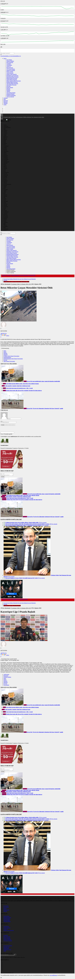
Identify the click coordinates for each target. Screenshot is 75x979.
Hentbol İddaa (7, 918)
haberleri (6, 354)
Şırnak (5, 219)
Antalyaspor (6, 674)
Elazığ (5, 154)
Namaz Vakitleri (10, 61)
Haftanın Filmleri (10, 94)
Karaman (6, 215)
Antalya (5, 132)
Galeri (5, 104)
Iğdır (5, 223)
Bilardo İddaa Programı (11, 78)
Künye (5, 908)
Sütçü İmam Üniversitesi (9, 361)
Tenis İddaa (6, 948)
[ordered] (10, 425)
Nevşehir (6, 189)
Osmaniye (6, 229)
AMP (5, 950)
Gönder (2, 424)
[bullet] (11, 425)
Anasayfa (4, 275)
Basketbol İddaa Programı (12, 77)
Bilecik (5, 138)
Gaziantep (6, 159)
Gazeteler (8, 63)
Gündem (6, 98)
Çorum (5, 148)
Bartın (5, 221)
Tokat (5, 202)
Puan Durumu (9, 67)
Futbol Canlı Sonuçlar (11, 74)
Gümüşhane (6, 161)
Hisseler (8, 88)
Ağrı (5, 129)
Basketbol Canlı (7, 949)
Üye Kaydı (6, 907)
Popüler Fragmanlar (11, 95)
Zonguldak (6, 212)
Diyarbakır (6, 151)
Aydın (5, 135)
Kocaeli (5, 177)
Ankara (5, 131)
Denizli (5, 150)
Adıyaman (6, 126)
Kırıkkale (6, 217)
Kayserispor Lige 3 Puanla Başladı (20, 599)
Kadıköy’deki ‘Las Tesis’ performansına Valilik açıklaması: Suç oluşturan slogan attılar (24, 117)
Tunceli (5, 205)
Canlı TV (8, 66)
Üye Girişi (6, 906)
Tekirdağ (6, 201)
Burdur (5, 143)
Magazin (6, 102)
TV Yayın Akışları (10, 69)
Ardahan (6, 222)
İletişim (5, 911)
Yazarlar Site (6, 947)
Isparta (5, 165)
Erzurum (6, 156)
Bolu (5, 142)
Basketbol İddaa (7, 917)
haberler (5, 353)
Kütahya (5, 180)
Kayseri (5, 173)
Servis (5, 58)
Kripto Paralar (9, 87)
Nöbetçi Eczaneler (10, 70)
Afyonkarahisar (7, 127)
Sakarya (5, 194)
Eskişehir (6, 157)
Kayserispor (6, 685)
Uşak (5, 208)
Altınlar (8, 91)
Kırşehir (5, 176)
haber (5, 350)
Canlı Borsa (9, 65)
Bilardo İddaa (7, 920)
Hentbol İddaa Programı (12, 82)
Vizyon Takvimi (10, 96)
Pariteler (8, 90)
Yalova (5, 225)
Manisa (5, 183)
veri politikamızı (53, 975)
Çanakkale (6, 146)
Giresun (5, 160)
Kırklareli (6, 175)
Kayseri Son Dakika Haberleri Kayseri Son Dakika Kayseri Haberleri (20, 279)
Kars (5, 171)
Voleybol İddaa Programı (12, 83)
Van (4, 209)
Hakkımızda (6, 909)
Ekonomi (6, 100)
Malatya (5, 181)
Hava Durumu (9, 62)
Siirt (4, 197)
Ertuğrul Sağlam (7, 677)
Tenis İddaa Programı (11, 84)
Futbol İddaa (6, 916)
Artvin (5, 134)
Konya (5, 179)
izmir (5, 169)
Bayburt (5, 214)
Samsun (5, 196)
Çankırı (5, 147)
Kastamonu (6, 172)
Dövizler (8, 86)
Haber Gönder (9, 71)
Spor (5, 99)
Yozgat (5, 210)
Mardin (5, 185)
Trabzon (5, 204)
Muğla (5, 186)
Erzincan (6, 155)
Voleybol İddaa (7, 921)
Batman (5, 218)
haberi (5, 352)
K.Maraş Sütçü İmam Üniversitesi (11, 356)
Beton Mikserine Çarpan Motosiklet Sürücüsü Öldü (23, 275)
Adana (5, 125)
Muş (5, 188)
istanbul (5, 168)
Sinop (5, 198)
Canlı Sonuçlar (9, 73)
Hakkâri (5, 163)
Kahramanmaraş (7, 184)
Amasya (5, 130)
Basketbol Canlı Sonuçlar (12, 75)
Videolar (5, 103)
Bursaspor (6, 675)
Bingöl (5, 139)
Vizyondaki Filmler (10, 92)
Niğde (5, 190)
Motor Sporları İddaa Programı (13, 80)
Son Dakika (9, 59)
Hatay (5, 164)
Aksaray (5, 213)
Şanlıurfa (6, 206)
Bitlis (5, 140)
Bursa (5, 144)
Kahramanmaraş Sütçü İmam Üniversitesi (13, 358)
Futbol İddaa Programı (11, 79)
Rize (5, 193)
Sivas (5, 200)
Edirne (5, 152)
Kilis (5, 227)
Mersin (5, 167)
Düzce (5, 230)
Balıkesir (6, 136)
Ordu (5, 192)
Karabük (6, 226)
